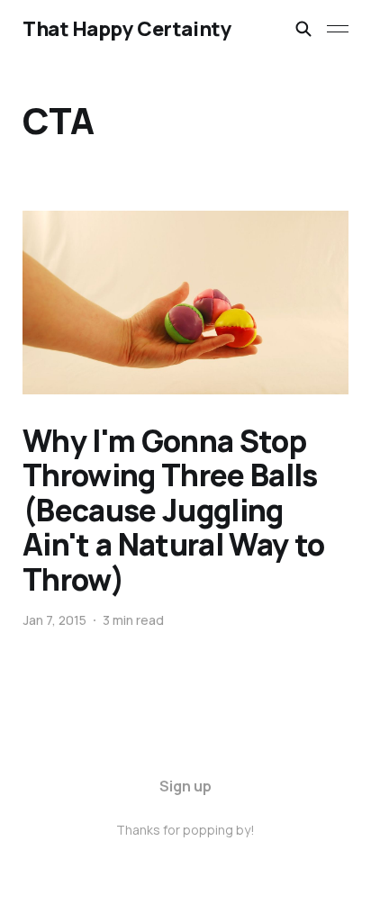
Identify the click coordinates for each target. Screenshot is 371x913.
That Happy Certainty (127, 29)
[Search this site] (303, 28)
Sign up (185, 786)
